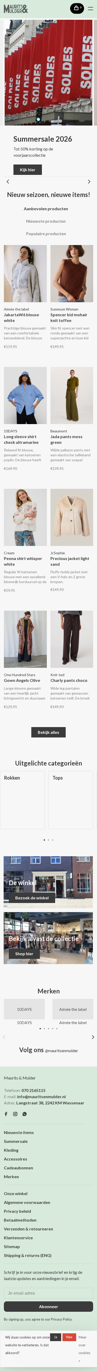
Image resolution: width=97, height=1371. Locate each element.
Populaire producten (46, 233)
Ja (55, 1337)
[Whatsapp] (25, 1114)
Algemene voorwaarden (27, 1202)
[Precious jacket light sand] (71, 518)
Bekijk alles (48, 732)
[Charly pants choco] (71, 640)
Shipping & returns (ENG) (27, 1255)
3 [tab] (53, 840)
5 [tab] (57, 1028)
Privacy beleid (17, 1211)
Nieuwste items (19, 1132)
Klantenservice (18, 1237)
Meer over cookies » (84, 1349)
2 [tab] (49, 840)
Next (89, 181)
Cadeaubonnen (18, 1167)
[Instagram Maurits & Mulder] (15, 1114)
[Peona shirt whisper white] (25, 518)
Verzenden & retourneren (28, 1228)
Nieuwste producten (46, 221)
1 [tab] (44, 840)
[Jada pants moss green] (71, 396)
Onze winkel (15, 1193)
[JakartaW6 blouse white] (25, 274)
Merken (11, 1176)
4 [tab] (53, 1028)
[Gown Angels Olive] (25, 640)
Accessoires (15, 1158)
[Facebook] (6, 1114)
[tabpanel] (71, 804)
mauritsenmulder (61, 1050)
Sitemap (12, 1246)
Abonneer (48, 1306)
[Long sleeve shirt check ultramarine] (25, 396)
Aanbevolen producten (46, 208)
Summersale (16, 1141)
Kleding (11, 1150)
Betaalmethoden (20, 1219)
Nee (69, 1337)
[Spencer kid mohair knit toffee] (71, 274)
